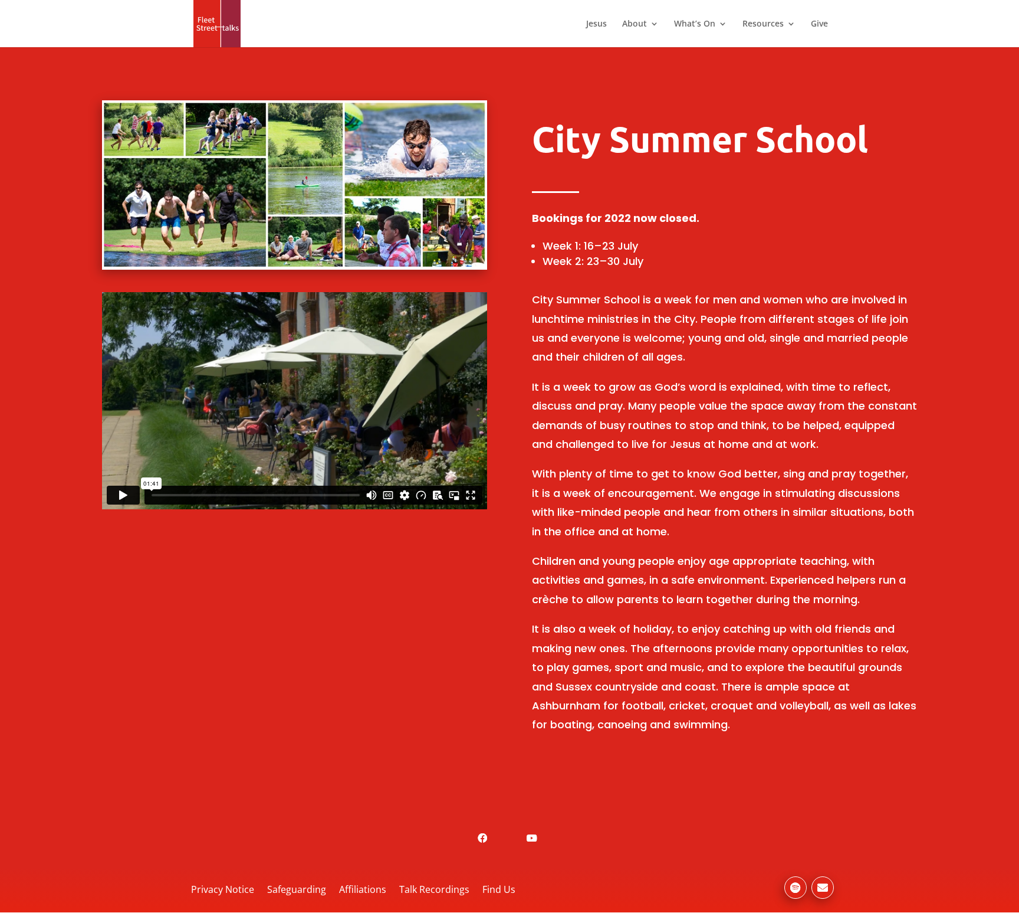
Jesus (596, 24)
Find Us (498, 889)
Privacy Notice (222, 889)
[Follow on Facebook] (482, 838)
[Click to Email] (822, 887)
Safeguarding (296, 889)
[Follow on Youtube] (532, 838)
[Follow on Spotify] (795, 887)
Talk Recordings (434, 889)
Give (819, 24)
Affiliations (362, 889)
